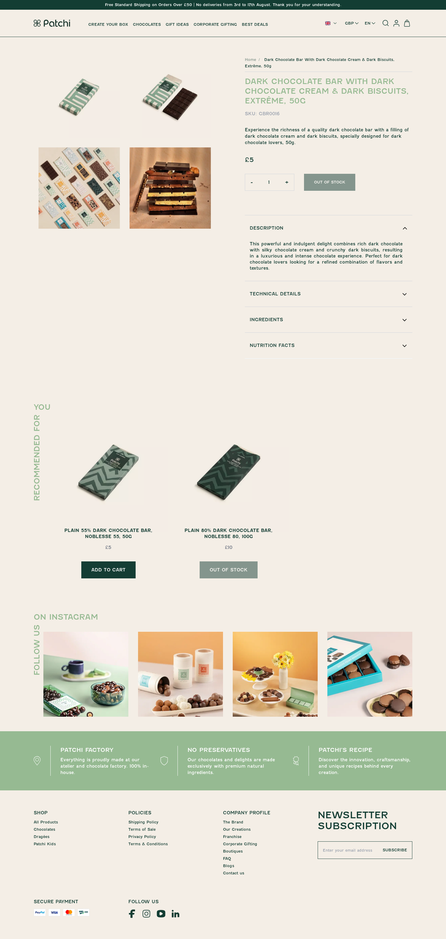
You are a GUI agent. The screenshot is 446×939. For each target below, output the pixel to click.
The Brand (233, 822)
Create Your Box (108, 24)
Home (250, 59)
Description (266, 228)
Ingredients (266, 319)
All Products (46, 822)
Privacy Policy (142, 836)
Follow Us (143, 901)
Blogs (228, 865)
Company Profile (246, 813)
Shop (41, 813)
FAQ (227, 858)
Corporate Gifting (215, 24)
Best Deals (255, 24)
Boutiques (233, 851)
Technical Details (275, 294)
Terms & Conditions (148, 844)
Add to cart (108, 570)
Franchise (232, 836)
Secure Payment (56, 901)
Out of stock (329, 182)
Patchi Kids (45, 844)
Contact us (233, 873)
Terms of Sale (142, 829)
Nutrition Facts (272, 345)
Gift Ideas (177, 24)
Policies (139, 813)
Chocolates (147, 24)
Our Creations (237, 829)
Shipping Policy (143, 822)
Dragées (41, 836)
